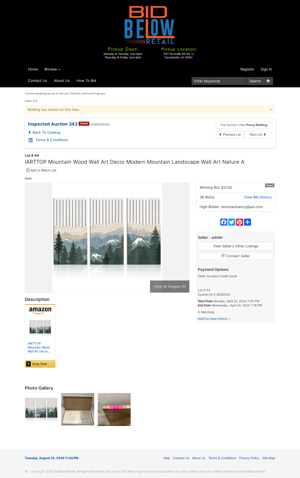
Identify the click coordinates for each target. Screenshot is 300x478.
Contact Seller (237, 256)
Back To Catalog (46, 132)
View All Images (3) (170, 286)
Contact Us (37, 80)
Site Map (268, 458)
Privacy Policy (249, 458)
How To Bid (86, 80)
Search (255, 81)
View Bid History (258, 197)
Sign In (266, 69)
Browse (51, 69)
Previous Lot (231, 134)
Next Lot (256, 134)
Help (166, 458)
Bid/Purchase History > (214, 318)
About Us (62, 80)
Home (33, 69)
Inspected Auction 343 (53, 124)
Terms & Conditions (52, 140)
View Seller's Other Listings (235, 246)
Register (247, 69)
